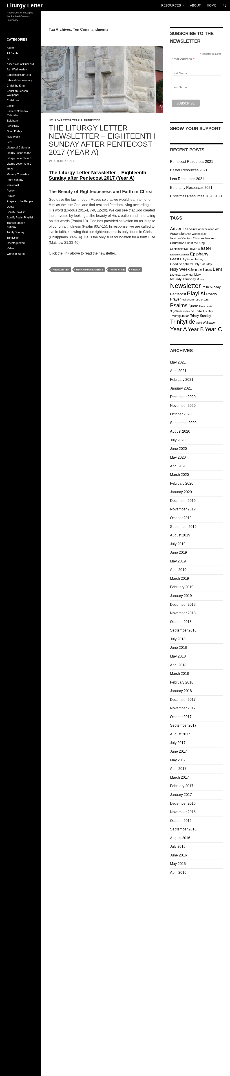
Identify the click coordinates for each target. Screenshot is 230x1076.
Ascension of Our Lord (20, 64)
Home (211, 5)
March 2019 (179, 578)
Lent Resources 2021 (187, 179)
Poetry (211, 294)
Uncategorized (16, 243)
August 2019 (180, 535)
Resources (171, 5)
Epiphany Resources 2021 (191, 187)
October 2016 (181, 821)
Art (217, 229)
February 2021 (181, 379)
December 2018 (183, 604)
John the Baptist (201, 269)
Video (199, 322)
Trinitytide (92, 120)
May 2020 (178, 457)
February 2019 (181, 587)
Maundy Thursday (183, 279)
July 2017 (178, 743)
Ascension (178, 233)
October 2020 (181, 414)
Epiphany (199, 254)
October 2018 (181, 622)
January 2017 (181, 795)
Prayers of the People (20, 201)
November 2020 (183, 405)
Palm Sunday (211, 287)
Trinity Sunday (200, 316)
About (195, 5)
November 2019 (183, 509)
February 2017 (181, 786)
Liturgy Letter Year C (19, 163)
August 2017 (180, 734)
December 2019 (183, 501)
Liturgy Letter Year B (19, 158)
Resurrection (206, 306)
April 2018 (178, 665)
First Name (179, 73)
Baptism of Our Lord (181, 238)
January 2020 (181, 492)
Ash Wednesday (196, 233)
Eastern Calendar (179, 254)
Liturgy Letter (25, 5)
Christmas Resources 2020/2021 (196, 196)
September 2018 (183, 630)
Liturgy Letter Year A (65, 120)
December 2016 (183, 803)
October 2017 (181, 717)
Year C (213, 329)
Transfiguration (179, 316)
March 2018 (179, 673)
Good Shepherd (181, 264)
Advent (177, 228)
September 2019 (183, 527)
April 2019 (178, 570)
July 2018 (178, 639)
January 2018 (181, 691)
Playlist (196, 293)
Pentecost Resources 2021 (191, 161)
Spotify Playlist (15, 212)
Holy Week (180, 269)
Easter (204, 248)
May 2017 (178, 760)
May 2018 (178, 656)
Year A (135, 269)
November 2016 (183, 812)
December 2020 (183, 397)
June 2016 (178, 855)
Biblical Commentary (19, 80)
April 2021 (178, 371)
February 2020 (181, 483)
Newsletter (61, 269)
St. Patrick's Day (202, 311)
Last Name (179, 87)
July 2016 (178, 846)
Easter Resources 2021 (189, 170)
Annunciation (206, 229)
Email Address (183, 59)
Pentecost (178, 294)
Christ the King (195, 243)
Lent (217, 269)
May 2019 (178, 561)
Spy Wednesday (180, 311)
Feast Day (178, 259)
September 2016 (183, 829)
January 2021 (181, 388)
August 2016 (180, 838)
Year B (196, 329)
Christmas (177, 243)
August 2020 (180, 431)
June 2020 (178, 449)
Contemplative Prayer (183, 248)
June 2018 (178, 647)
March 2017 (179, 777)
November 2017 (183, 708)
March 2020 (179, 475)
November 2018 (183, 613)
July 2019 (178, 544)
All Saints (191, 229)
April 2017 (178, 769)
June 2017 (178, 751)
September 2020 (183, 423)
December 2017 (183, 699)
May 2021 (178, 362)
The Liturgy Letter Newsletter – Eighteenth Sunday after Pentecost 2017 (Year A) (102, 140)
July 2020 (178, 440)
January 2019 (181, 596)
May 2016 (178, 864)
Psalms (179, 305)
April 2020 (178, 466)
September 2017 (183, 725)
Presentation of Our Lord (194, 299)
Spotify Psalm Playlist (20, 217)
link (66, 253)
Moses (200, 279)
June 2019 (178, 552)
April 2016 (178, 872)
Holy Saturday (203, 264)
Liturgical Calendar (181, 274)
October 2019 (181, 518)
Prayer (175, 299)
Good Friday (195, 259)
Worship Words (16, 253)
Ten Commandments (89, 269)
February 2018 (181, 682)
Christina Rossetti (204, 238)
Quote (193, 306)
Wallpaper (209, 322)
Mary (197, 274)
